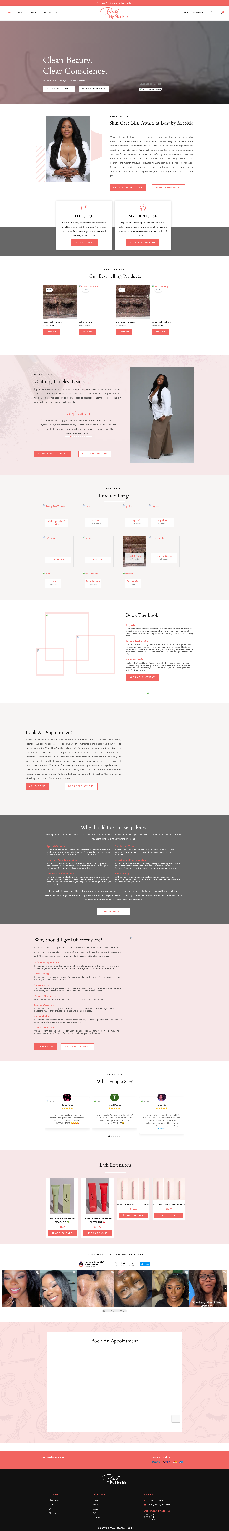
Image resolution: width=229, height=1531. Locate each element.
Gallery (47, 13)
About (34, 13)
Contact (198, 13)
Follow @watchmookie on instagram (114, 1254)
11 (84, 436)
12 (86, 436)
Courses (21, 13)
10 (82, 436)
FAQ (58, 13)
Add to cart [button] (51, 332)
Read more (162, 1128)
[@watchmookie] (81, 1264)
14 (90, 436)
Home (9, 13)
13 (88, 436)
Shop (186, 13)
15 (91, 436)
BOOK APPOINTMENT (143, 242)
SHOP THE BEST (84, 242)
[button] (109, 1136)
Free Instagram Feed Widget (115, 1311)
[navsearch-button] (210, 13)
